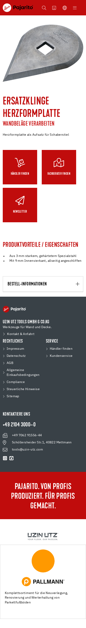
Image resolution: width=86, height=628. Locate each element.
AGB (10, 363)
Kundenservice (61, 356)
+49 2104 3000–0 (19, 425)
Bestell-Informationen (27, 284)
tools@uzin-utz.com (27, 449)
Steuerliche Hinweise (23, 389)
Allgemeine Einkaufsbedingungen (23, 373)
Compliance (16, 382)
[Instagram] (5, 458)
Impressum (15, 348)
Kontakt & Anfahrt (20, 334)
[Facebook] (11, 458)
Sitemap (13, 396)
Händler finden (61, 348)
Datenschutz (16, 356)
